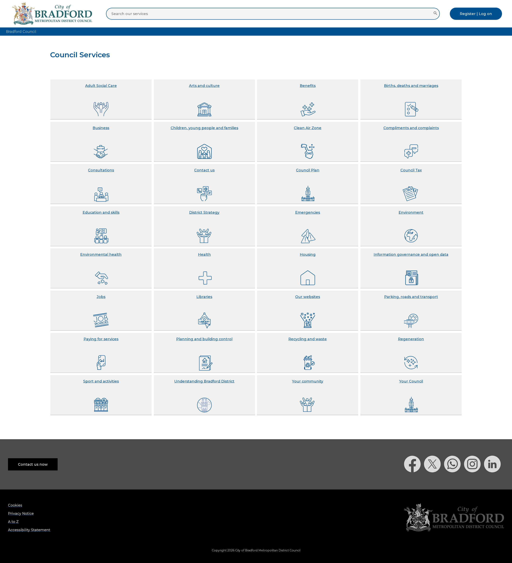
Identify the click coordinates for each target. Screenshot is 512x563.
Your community (307, 381)
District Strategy (204, 212)
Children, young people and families (204, 128)
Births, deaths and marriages (411, 86)
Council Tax (411, 170)
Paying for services (101, 339)
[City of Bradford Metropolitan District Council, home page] (52, 23)
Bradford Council (21, 31)
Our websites (307, 297)
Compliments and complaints (411, 128)
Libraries (204, 297)
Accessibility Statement (29, 530)
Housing (308, 254)
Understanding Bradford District (204, 381)
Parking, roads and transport (411, 297)
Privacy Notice (21, 513)
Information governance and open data (411, 254)
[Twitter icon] (434, 479)
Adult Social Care (101, 86)
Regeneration (411, 339)
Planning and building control (204, 339)
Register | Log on (476, 14)
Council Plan (307, 170)
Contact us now (33, 464)
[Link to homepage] (454, 517)
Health (204, 254)
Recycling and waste (307, 339)
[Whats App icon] (454, 479)
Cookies (15, 505)
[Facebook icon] (414, 479)
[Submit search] (435, 13)
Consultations (101, 170)
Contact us (204, 170)
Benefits (308, 86)
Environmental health (101, 254)
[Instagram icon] (474, 479)
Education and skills (101, 212)
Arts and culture (204, 86)
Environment (411, 212)
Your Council (411, 381)
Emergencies (307, 212)
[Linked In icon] (494, 479)
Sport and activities (101, 381)
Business (101, 128)
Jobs (101, 297)
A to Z (13, 522)
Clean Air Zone (307, 128)
